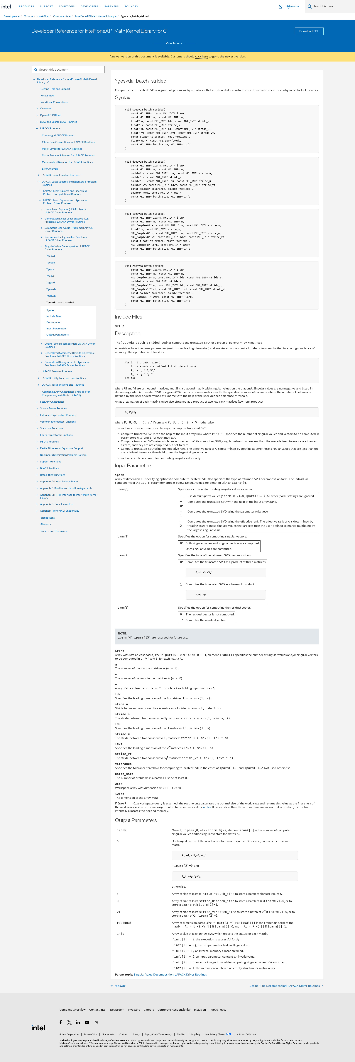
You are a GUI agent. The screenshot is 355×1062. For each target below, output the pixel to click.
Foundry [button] (131, 6)
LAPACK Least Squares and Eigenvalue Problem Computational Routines (65, 192)
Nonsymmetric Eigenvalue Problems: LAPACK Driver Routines (66, 239)
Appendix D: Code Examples (56, 504)
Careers (149, 1010)
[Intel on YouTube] (87, 1023)
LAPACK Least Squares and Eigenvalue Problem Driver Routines (65, 202)
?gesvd (50, 256)
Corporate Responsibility (174, 1010)
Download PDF (309, 31)
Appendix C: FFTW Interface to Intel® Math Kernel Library (68, 496)
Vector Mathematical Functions (58, 421)
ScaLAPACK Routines (52, 401)
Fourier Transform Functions (56, 435)
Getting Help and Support (55, 89)
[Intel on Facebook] (61, 1023)
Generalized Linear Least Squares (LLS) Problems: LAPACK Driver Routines (67, 220)
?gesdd (50, 262)
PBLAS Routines (49, 441)
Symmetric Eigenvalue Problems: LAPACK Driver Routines (69, 229)
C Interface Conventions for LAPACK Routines (68, 142)
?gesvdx (51, 289)
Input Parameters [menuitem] (56, 328)
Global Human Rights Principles (286, 1043)
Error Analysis (50, 168)
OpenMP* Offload (50, 115)
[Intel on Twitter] (69, 1023)
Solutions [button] (67, 6)
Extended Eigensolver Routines (58, 415)
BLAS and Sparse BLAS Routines (58, 121)
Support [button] (46, 6)
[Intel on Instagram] (96, 1023)
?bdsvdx (51, 295)
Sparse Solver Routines (53, 408)
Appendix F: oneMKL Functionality (59, 510)
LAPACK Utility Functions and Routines (64, 378)
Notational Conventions (54, 102)
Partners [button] (111, 6)
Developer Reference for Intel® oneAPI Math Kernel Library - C (67, 81)
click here (201, 56)
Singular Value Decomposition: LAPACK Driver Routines (67, 248)
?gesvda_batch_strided (60, 302)
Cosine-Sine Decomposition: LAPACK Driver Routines (70, 345)
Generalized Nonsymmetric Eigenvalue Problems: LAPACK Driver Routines (67, 364)
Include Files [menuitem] (53, 316)
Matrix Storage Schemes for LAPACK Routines (68, 155)
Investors (134, 1010)
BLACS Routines (49, 468)
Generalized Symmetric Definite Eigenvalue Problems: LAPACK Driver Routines (70, 354)
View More (173, 43)
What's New (47, 95)
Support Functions (50, 461)
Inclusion (200, 1010)
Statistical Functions (51, 428)
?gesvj (50, 276)
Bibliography (47, 517)
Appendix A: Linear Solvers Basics (59, 481)
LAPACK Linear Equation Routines (61, 175)
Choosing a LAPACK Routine (58, 135)
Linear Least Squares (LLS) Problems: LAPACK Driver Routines (66, 211)
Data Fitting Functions (52, 474)
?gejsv (50, 269)
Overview (45, 108)
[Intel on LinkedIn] (78, 1023)
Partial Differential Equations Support (61, 448)
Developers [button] (90, 6)
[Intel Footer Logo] (38, 1027)
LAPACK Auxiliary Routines (57, 371)
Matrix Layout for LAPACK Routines (62, 148)
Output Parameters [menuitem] (57, 334)
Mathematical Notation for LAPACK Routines (67, 162)
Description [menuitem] (53, 322)
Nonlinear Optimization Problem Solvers (63, 455)
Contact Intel (97, 1010)
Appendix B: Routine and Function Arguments (66, 488)
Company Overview (73, 1010)
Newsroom (117, 1010)
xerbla (207, 807)
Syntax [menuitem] (50, 310)
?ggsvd (50, 282)
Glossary (45, 524)
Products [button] (26, 6)
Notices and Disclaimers (54, 531)
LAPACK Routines (50, 128)
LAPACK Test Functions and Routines (63, 384)
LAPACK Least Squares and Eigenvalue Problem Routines (69, 183)
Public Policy (217, 1010)
